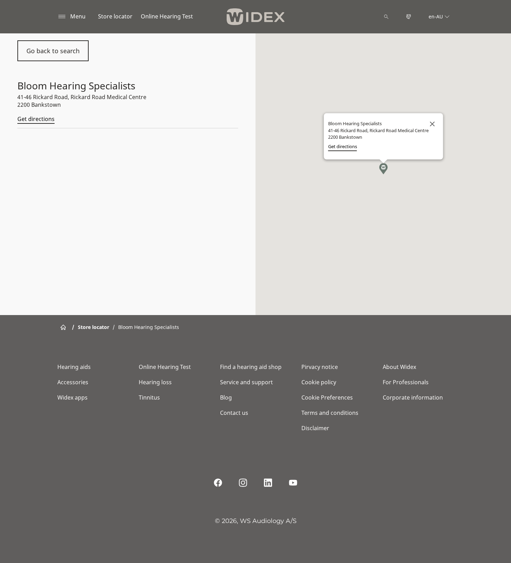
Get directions (36, 119)
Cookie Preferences (327, 397)
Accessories (72, 382)
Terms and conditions (329, 413)
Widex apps (72, 397)
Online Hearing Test (167, 16)
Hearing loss (155, 382)
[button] (383, 168)
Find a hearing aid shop (251, 367)
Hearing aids (74, 367)
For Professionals (406, 382)
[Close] (432, 123)
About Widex (399, 367)
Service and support (246, 382)
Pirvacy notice (319, 367)
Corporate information (413, 397)
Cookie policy (318, 382)
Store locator (115, 16)
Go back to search (53, 51)
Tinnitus (149, 397)
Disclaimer (315, 428)
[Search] (386, 17)
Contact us (234, 413)
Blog (226, 397)
